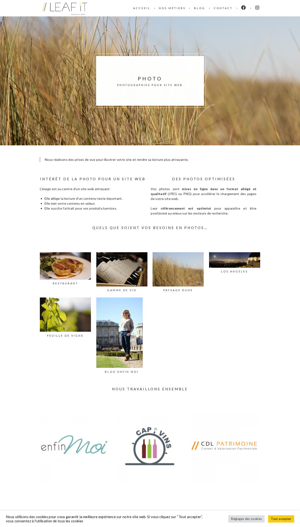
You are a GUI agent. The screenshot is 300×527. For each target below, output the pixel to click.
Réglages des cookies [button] (246, 519)
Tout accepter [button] (281, 519)
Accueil (141, 8)
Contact (223, 8)
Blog (199, 8)
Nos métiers (172, 8)
